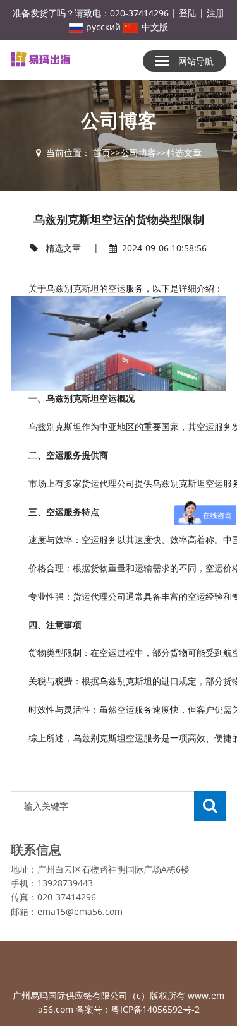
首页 (102, 152)
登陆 (188, 13)
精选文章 (184, 152)
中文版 (155, 27)
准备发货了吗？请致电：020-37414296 (91, 13)
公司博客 (138, 152)
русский (103, 27)
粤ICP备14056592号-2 (155, 1009)
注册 (215, 13)
